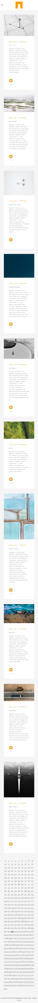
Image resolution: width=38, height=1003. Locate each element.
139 (15, 911)
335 (8, 985)
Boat (11, 448)
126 (32, 904)
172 (5, 924)
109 (5, 901)
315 (32, 975)
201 (12, 934)
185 (18, 928)
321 (22, 978)
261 (32, 955)
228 (12, 944)
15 (22, 864)
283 (15, 965)
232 (25, 944)
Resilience (13, 807)
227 (9, 944)
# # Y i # (12, 45)
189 (32, 928)
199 (5, 934)
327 (12, 981)
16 (26, 864)
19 (5, 867)
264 (12, 958)
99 (32, 894)
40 (15, 874)
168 (22, 921)
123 (22, 904)
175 (15, 924)
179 (28, 924)
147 (12, 914)
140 (18, 911)
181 (5, 928)
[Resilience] (19, 779)
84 (12, 891)
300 (12, 971)
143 (28, 911)
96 (22, 894)
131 (19, 908)
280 (5, 965)
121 (15, 904)
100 (5, 897)
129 (12, 908)
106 (25, 897)
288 (32, 965)
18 (32, 864)
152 (28, 914)
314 (28, 975)
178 (25, 924)
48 (12, 877)
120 (12, 904)
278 (29, 961)
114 (22, 901)
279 (32, 961)
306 (32, 971)
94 (15, 894)
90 (32, 891)
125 (28, 904)
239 (19, 948)
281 (8, 965)
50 (19, 877)
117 (32, 901)
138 (12, 911)
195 (22, 931)
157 (15, 918)
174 (12, 924)
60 (22, 881)
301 (15, 971)
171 (32, 921)
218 (8, 941)
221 (18, 941)
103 (15, 897)
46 (5, 877)
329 (19, 981)
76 (15, 887)
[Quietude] (19, 103)
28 (5, 871)
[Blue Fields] (19, 516)
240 (22, 948)
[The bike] (19, 348)
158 (18, 918)
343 (5, 988)
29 (9, 871)
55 (5, 881)
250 (25, 951)
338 (19, 985)
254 (9, 955)
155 (8, 918)
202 (15, 934)
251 (28, 951)
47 (9, 877)
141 (22, 911)
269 (29, 958)
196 (25, 931)
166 (15, 921)
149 (18, 914)
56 (9, 881)
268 (25, 958)
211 (15, 938)
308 (9, 975)
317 (8, 978)
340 (25, 985)
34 (25, 871)
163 (5, 921)
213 (22, 938)
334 (5, 985)
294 (22, 968)
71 (29, 884)
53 (29, 877)
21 (12, 867)
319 (15, 978)
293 (19, 968)
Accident (12, 710)
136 (5, 911)
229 (15, 944)
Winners (23, 42)
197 (28, 931)
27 (32, 867)
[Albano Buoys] (19, 266)
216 (32, 938)
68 (19, 884)
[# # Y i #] (19, 25)
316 (5, 978)
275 (18, 961)
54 (32, 877)
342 (32, 985)
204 (22, 934)
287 (29, 965)
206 (29, 934)
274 (15, 961)
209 (9, 938)
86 (19, 891)
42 (22, 874)
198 (32, 931)
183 (12, 928)
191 (8, 931)
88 (25, 891)
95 (19, 894)
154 (5, 918)
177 (22, 924)
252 (32, 951)
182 (8, 928)
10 (5, 864)
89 (29, 891)
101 (8, 897)
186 (22, 928)
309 (12, 975)
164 (8, 921)
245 (9, 951)
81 (32, 887)
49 (15, 877)
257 (18, 955)
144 (32, 911)
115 (25, 901)
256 (15, 955)
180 (32, 924)
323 (29, 978)
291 (12, 968)
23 (19, 867)
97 (25, 894)
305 (29, 971)
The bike (12, 368)
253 (5, 955)
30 (12, 871)
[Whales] (19, 613)
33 (22, 871)
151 (25, 914)
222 (22, 941)
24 (22, 867)
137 (8, 911)
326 (9, 981)
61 (26, 881)
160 (25, 918)
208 (5, 938)
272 (9, 961)
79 (25, 887)
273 (12, 961)
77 (19, 887)
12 (12, 864)
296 (29, 968)
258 (22, 955)
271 (5, 961)
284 (19, 965)
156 (12, 918)
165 (12, 921)
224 (29, 941)
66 (12, 884)
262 (5, 958)
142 (25, 911)
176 (18, 924)
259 (25, 955)
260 (29, 955)
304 (25, 971)
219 (12, 941)
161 (29, 918)
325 (5, 981)
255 (12, 955)
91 (5, 894)
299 (9, 971)
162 (32, 918)
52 (25, 877)
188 (29, 928)
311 (19, 975)
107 (28, 897)
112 (15, 901)
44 (29, 874)
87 (22, 891)
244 (5, 951)
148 (15, 914)
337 (15, 985)
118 (5, 904)
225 (32, 941)
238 (15, 948)
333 (32, 981)
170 (28, 921)
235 (5, 948)
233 (29, 944)
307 (5, 975)
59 (19, 881)
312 (22, 975)
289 (5, 968)
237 (12, 948)
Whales (12, 632)
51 (22, 877)
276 (22, 961)
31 (15, 871)
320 (19, 978)
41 (19, 874)
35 (29, 871)
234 (32, 944)
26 (29, 867)
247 (15, 951)
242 (29, 948)
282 (12, 965)
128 (8, 908)
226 (5, 944)
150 (22, 914)
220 (15, 941)
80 (29, 887)
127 (5, 908)
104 (18, 897)
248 (19, 951)
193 (15, 931)
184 (15, 928)
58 (15, 881)
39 (12, 874)
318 (12, 978)
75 (12, 887)
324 (32, 978)
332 (29, 981)
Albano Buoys (14, 287)
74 (9, 887)
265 (15, 958)
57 (12, 881)
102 (12, 897)
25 (25, 867)
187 (25, 928)
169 (25, 921)
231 (22, 944)
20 (9, 867)
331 (25, 981)
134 (28, 908)
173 (8, 924)
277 (25, 961)
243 (32, 948)
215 (28, 938)
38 (9, 874)
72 (32, 884)
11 (9, 864)
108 (32, 897)
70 (25, 884)
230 (19, 944)
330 (22, 981)
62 (29, 881)
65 (9, 884)
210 (12, 938)
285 (22, 965)
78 (22, 887)
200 (9, 934)
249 (22, 951)
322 (25, 978)
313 (25, 975)
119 (8, 904)
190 (5, 931)
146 (8, 914)
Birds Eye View (15, 204)
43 (25, 874)
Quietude (13, 121)
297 (32, 968)
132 (22, 908)
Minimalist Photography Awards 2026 (19, 998)
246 (12, 951)
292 (15, 968)
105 (22, 897)
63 (32, 881)
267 (22, 958)
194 (18, 931)
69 (22, 884)
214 (25, 938)
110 (8, 901)
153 (32, 914)
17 (29, 864)
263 (9, 958)
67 (15, 884)
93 (12, 894)
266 (19, 958)
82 (5, 891)
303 (22, 971)
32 (19, 871)
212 (18, 938)
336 (12, 985)
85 (15, 891)
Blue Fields (14, 549)
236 (9, 948)
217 (5, 941)
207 (32, 934)
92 (9, 894)
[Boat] (19, 430)
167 (18, 921)
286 (25, 965)
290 (9, 968)
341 (28, 985)
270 (32, 958)
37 (5, 874)
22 (15, 867)
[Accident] (19, 692)
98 (29, 894)
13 (15, 864)
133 (25, 908)
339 (22, 985)
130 (15, 908)
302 (19, 971)
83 (9, 891)
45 (32, 874)
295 (25, 968)
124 (25, 904)
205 (25, 934)
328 (15, 981)
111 (12, 901)
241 (25, 948)
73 (5, 887)
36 (32, 871)
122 (18, 904)
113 (19, 901)
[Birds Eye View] (19, 183)
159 (22, 918)
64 (5, 884)
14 (19, 864)
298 (5, 971)
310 (15, 975)
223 (25, 941)
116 (29, 901)
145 (5, 914)
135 (32, 908)
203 (19, 934)
